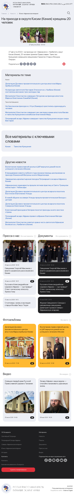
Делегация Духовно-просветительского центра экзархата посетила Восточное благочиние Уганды (35, 192)
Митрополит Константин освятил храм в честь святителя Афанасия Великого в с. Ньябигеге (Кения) (34, 223)
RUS (43, 4)
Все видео (64, 374)
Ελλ (68, 4)
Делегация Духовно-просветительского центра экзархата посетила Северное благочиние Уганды (35, 205)
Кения (8, 146)
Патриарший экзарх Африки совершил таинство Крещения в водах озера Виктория (37, 119)
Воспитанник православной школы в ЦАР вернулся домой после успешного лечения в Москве (33, 168)
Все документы (62, 236)
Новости (13, 13)
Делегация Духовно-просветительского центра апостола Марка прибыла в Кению (33, 85)
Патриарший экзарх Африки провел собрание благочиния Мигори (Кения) (33, 217)
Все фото (64, 320)
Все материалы (27, 236)
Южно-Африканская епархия (28, 13)
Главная (4, 13)
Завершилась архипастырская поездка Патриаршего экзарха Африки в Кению (35, 180)
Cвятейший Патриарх (8, 436)
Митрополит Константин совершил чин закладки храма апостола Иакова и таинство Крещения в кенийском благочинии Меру (36, 113)
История (4, 452)
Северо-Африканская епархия (11, 444)
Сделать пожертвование (18, 470)
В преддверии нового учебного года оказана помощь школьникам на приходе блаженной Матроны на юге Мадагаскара (35, 174)
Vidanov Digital (68, 490)
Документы (43, 444)
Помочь (41, 440)
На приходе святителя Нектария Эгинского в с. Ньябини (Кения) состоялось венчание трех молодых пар (32, 91)
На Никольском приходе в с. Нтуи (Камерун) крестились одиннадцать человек (35, 107)
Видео (41, 452)
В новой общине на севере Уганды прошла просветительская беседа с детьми (35, 199)
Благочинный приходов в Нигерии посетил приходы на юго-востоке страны (34, 211)
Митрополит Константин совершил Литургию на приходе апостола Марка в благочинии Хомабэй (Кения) (34, 97)
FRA (51, 4)
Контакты (4, 460)
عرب (64, 4)
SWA (55, 4)
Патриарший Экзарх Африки (10, 440)
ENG (47, 4)
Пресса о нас (43, 448)
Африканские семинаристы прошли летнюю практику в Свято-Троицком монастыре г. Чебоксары (36, 186)
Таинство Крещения (22, 146)
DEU (59, 4)
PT (71, 4)
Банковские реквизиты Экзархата (12, 464)
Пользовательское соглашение (62, 488)
